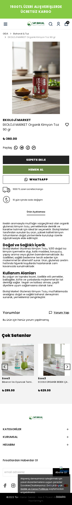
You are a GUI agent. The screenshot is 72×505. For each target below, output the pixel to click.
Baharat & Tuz (21, 33)
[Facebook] (5, 485)
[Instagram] (13, 485)
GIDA (5, 33)
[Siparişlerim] (58, 24)
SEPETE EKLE (36, 160)
